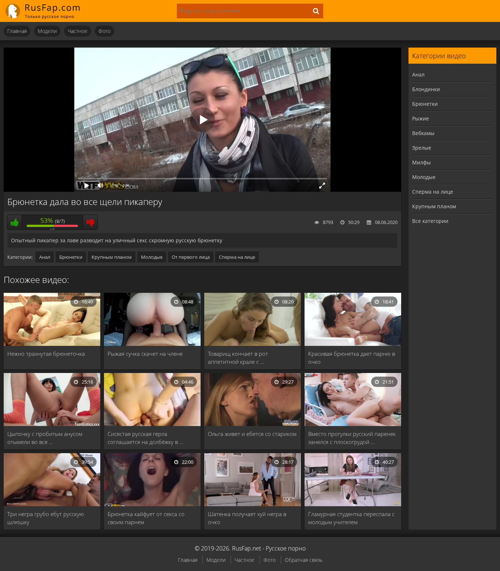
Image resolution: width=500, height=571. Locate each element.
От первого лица (191, 257)
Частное (77, 30)
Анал (44, 257)
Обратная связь (303, 559)
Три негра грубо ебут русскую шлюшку (45, 518)
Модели (47, 30)
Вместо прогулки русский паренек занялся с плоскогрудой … (352, 437)
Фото (104, 30)
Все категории (430, 220)
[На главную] (48, 11)
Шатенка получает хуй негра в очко (247, 518)
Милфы (421, 162)
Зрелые (421, 147)
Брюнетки (70, 257)
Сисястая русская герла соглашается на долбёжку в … (145, 437)
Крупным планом (112, 257)
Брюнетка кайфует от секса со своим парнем (146, 518)
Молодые (152, 257)
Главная (17, 30)
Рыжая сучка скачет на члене (145, 353)
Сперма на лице (237, 257)
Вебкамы (423, 133)
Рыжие (420, 118)
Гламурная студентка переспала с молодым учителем (351, 518)
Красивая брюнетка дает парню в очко (351, 357)
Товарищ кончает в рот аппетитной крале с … (238, 357)
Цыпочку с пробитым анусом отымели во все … (44, 437)
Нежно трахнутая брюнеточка (46, 353)
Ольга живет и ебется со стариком (252, 433)
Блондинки (426, 89)
